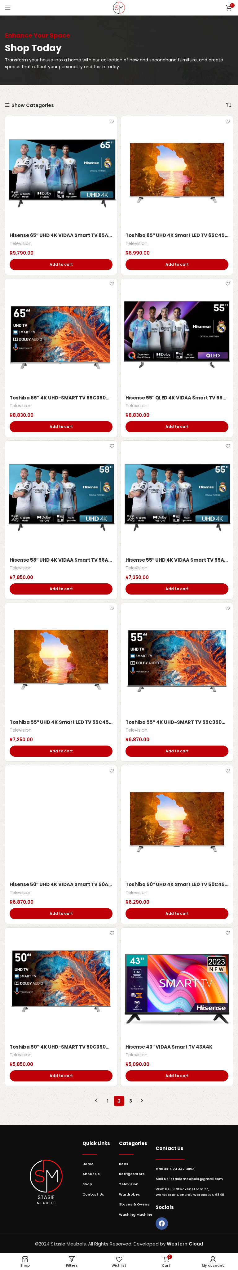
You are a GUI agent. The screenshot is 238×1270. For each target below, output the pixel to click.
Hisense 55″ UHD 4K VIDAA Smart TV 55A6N (177, 560)
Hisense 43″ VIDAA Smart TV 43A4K (169, 1047)
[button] (61, 264)
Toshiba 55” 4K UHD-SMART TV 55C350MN (177, 722)
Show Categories (32, 105)
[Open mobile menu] (8, 8)
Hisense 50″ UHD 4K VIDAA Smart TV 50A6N (61, 884)
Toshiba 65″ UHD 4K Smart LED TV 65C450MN (177, 235)
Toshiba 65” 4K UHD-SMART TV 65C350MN (61, 397)
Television (21, 244)
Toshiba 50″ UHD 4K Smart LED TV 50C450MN (177, 884)
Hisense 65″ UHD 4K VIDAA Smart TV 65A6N (61, 235)
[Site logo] (119, 7)
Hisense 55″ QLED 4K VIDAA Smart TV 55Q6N (177, 397)
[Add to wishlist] (111, 121)
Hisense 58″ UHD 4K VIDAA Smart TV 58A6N (61, 560)
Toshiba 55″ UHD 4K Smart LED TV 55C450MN (61, 722)
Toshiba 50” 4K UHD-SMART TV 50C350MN (61, 1047)
